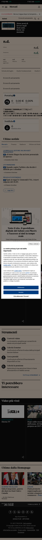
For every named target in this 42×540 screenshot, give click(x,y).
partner (28, 272)
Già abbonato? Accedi (21, 296)
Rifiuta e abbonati (33, 244)
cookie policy (7, 265)
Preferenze (21, 287)
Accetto (21, 292)
